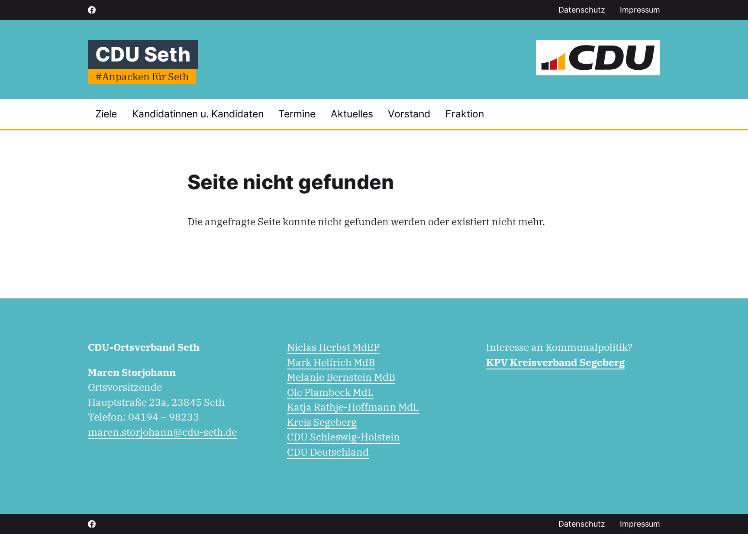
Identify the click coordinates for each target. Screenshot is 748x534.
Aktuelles (352, 114)
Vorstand (409, 114)
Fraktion (464, 114)
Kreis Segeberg (322, 421)
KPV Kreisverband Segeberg (555, 362)
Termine (297, 114)
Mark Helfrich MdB (331, 362)
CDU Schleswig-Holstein (343, 436)
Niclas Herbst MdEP (333, 346)
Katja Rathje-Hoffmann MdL (353, 406)
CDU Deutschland (328, 451)
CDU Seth (142, 54)
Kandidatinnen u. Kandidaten (198, 114)
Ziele (106, 114)
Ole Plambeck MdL (330, 391)
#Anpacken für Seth (142, 76)
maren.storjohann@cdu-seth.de (162, 431)
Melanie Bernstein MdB (341, 376)
